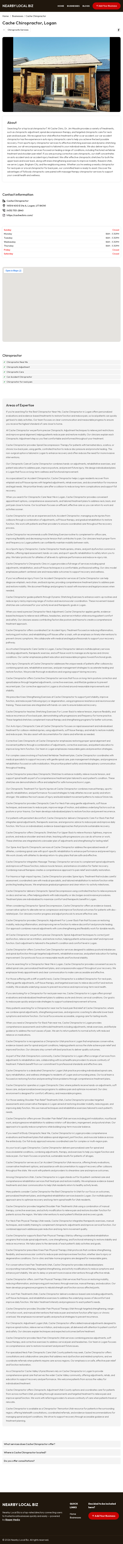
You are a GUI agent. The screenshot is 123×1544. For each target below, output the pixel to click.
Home (61, 6)
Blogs (86, 6)
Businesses (73, 6)
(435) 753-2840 (15, 210)
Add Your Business (107, 5)
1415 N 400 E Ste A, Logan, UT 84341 (26, 205)
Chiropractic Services (18, 29)
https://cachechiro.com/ (20, 215)
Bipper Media (12, 1519)
